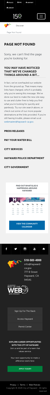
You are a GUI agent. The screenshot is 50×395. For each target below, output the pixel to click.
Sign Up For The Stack (25, 311)
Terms (22, 385)
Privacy (13, 385)
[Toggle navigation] (41, 16)
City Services (13, 149)
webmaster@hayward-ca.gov (18, 122)
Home (7, 25)
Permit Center (25, 326)
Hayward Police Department (24, 158)
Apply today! (25, 369)
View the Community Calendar (27, 225)
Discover (20, 25)
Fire (20, 2)
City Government (16, 167)
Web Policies (34, 385)
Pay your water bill (18, 140)
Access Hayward (25, 319)
